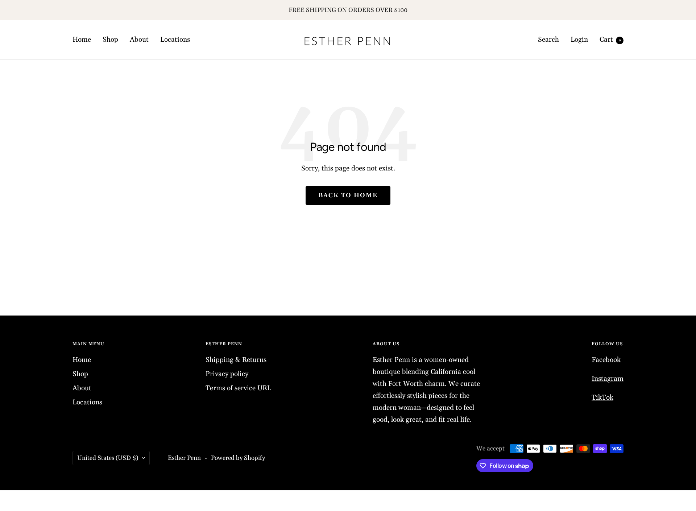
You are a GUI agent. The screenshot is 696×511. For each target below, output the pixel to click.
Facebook (606, 359)
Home (81, 39)
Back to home (348, 195)
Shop (110, 39)
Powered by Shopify (238, 458)
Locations (175, 39)
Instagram (608, 378)
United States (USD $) (107, 458)
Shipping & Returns (236, 359)
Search (548, 39)
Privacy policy (227, 374)
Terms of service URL (238, 388)
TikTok (602, 397)
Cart (610, 39)
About (139, 39)
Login (579, 39)
